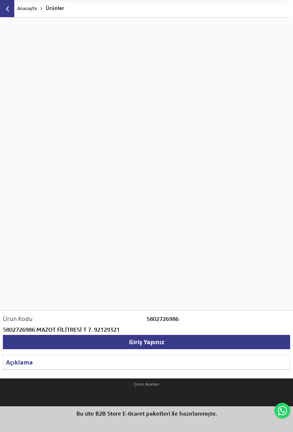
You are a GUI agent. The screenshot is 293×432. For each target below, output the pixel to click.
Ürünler (55, 8)
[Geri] (7, 8)
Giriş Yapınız (146, 342)
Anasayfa (27, 8)
